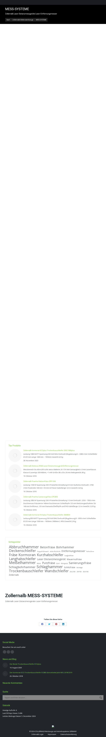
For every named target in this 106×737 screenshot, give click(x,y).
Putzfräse (48, 562)
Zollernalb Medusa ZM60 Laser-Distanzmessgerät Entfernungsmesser (46, 400)
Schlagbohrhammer (22, 566)
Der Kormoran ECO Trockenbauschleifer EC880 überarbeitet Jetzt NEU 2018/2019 (41, 672)
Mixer (39, 563)
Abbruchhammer (24, 546)
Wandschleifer (57, 570)
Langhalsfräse (69, 555)
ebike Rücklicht (55, 551)
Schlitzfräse (69, 567)
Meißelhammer (22, 562)
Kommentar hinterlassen (17, 137)
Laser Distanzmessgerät (51, 559)
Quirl (58, 563)
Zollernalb (14, 574)
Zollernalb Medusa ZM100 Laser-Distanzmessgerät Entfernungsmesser (47, 264)
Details (11, 161)
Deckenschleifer (22, 550)
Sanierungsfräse (80, 562)
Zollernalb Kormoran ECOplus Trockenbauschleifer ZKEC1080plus (49, 450)
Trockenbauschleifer (26, 570)
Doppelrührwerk (43, 551)
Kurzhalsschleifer (50, 554)
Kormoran (27, 554)
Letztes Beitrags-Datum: (12, 716)
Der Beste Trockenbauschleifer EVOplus (25, 664)
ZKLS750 (72, 572)
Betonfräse (47, 547)
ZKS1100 (85, 572)
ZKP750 (79, 572)
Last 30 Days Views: (10, 713)
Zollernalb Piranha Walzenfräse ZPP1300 (39, 481)
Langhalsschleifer (22, 558)
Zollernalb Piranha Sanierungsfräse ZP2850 (40, 497)
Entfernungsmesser (73, 551)
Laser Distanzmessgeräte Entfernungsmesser (24, 134)
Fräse (13, 554)
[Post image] (15, 455)
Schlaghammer (50, 566)
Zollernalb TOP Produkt (70, 134)
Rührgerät (64, 563)
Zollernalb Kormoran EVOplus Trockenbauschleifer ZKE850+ (46, 515)
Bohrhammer (65, 547)
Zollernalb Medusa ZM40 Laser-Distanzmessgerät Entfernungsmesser (46, 129)
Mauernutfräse (74, 559)
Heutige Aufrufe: (9, 710)
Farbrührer (90, 551)
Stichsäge (79, 567)
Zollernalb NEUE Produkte (51, 134)
